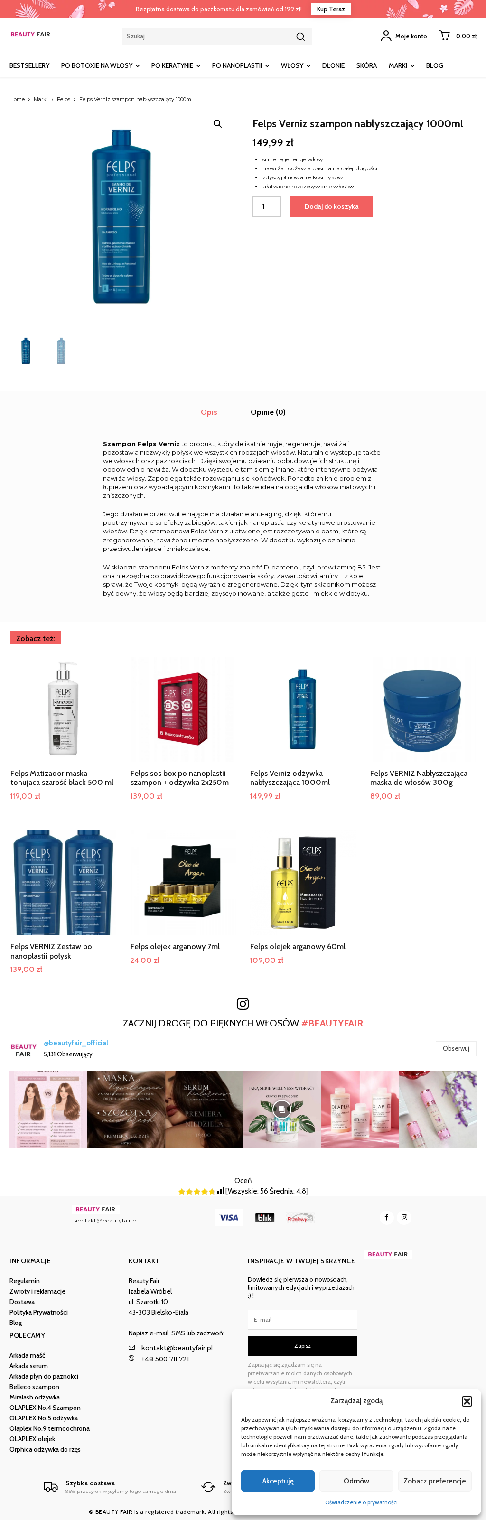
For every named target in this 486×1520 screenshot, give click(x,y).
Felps (63, 99)
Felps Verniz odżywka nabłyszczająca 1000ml (290, 778)
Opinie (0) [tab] (268, 412)
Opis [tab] (209, 412)
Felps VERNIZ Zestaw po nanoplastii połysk (51, 951)
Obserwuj (456, 1048)
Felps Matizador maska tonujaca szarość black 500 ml (61, 778)
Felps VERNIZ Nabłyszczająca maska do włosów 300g (418, 778)
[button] (467, 1401)
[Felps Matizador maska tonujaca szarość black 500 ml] (63, 710)
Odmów (356, 1481)
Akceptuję (278, 1481)
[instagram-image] (48, 1109)
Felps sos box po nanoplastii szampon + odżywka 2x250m (180, 778)
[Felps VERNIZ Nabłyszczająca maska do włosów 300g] (423, 710)
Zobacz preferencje (434, 1481)
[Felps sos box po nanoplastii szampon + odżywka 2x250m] (183, 710)
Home (17, 99)
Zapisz (302, 1345)
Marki (41, 99)
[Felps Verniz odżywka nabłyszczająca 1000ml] (303, 710)
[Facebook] (387, 1218)
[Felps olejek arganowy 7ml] (183, 883)
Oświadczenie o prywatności (361, 1502)
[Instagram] (404, 1218)
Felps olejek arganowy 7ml (175, 946)
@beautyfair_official (76, 1043)
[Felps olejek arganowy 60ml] (303, 883)
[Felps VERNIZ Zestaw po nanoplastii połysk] (63, 883)
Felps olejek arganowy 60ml (298, 946)
